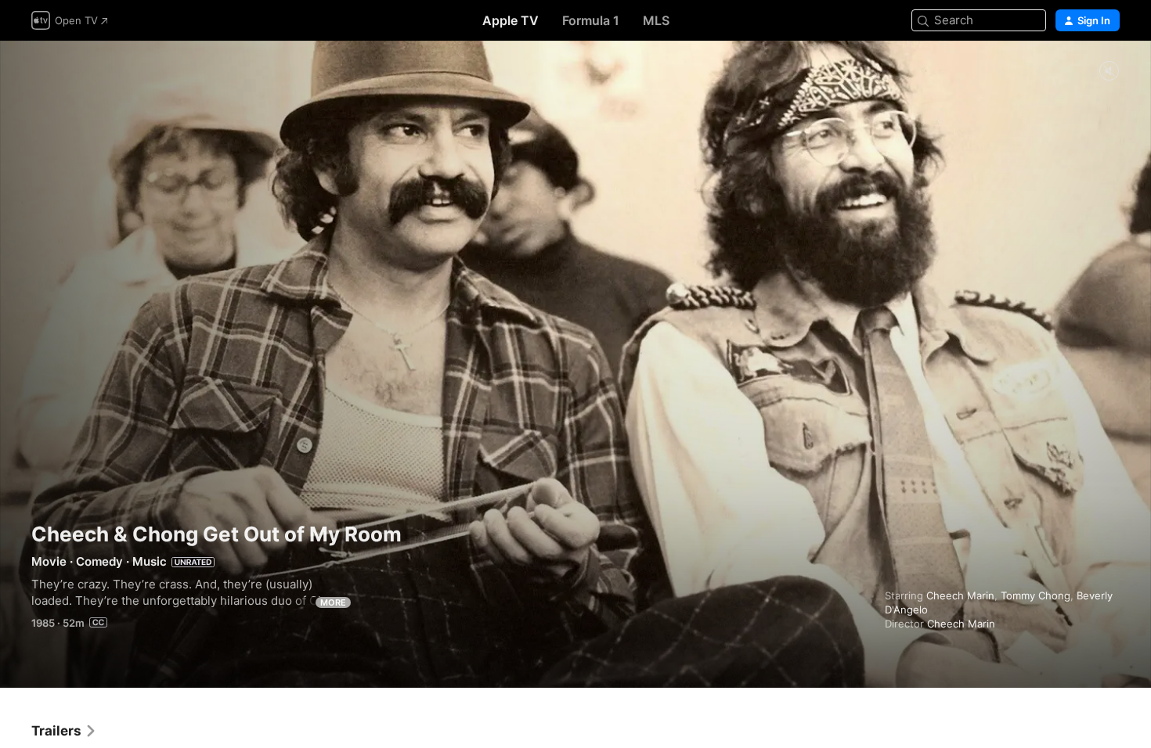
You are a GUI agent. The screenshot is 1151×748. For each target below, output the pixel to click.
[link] (64, 730)
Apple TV (510, 20)
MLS (656, 20)
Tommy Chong (1035, 595)
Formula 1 (590, 20)
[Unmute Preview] (1109, 71)
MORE (333, 602)
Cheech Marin (960, 595)
